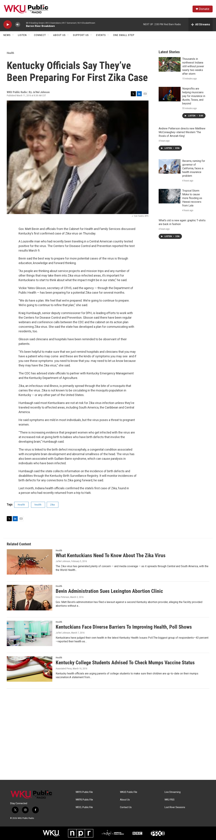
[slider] (23, 24)
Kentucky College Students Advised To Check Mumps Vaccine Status (125, 662)
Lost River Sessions (175, 807)
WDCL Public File (84, 807)
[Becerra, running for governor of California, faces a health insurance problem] (170, 166)
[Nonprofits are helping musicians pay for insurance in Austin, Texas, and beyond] (170, 94)
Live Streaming (173, 792)
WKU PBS (169, 799)
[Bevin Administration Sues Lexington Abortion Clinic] (29, 597)
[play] (7, 25)
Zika (52, 504)
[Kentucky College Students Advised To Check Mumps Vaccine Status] (29, 669)
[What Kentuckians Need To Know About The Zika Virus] (29, 562)
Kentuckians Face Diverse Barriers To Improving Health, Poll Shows (124, 627)
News (7, 35)
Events (101, 35)
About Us (59, 35)
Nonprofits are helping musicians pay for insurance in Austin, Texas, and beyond (193, 96)
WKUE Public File (128, 792)
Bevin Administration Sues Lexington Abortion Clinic (109, 591)
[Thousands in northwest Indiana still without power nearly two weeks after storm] (170, 64)
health (38, 504)
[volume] (18, 24)
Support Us (81, 35)
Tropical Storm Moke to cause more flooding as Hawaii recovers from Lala (192, 198)
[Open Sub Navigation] (13, 35)
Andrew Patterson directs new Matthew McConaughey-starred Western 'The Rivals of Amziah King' (182, 132)
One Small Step (123, 35)
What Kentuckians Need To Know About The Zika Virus (111, 555)
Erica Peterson (62, 597)
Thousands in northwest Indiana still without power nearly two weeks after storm (193, 66)
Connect (40, 35)
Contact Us (126, 807)
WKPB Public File (84, 799)
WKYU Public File (84, 792)
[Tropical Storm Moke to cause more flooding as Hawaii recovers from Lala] (170, 196)
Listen (22, 35)
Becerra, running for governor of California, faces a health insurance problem (193, 168)
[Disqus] (108, 734)
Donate (204, 9)
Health (10, 53)
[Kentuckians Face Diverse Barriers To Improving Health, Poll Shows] (29, 633)
